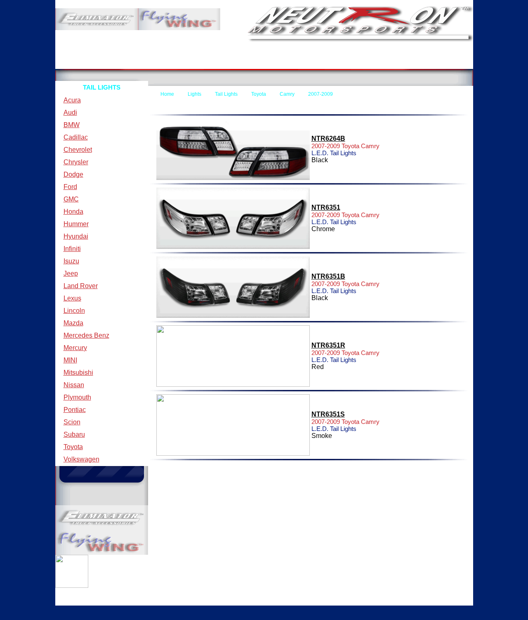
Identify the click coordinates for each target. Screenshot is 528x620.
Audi (70, 112)
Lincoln (74, 310)
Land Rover (81, 285)
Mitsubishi (78, 372)
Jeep (71, 273)
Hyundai (76, 236)
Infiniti (72, 248)
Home (81, 62)
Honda (73, 211)
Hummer (76, 223)
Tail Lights (226, 94)
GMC (71, 199)
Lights (194, 94)
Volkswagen (81, 459)
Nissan (74, 384)
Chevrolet (78, 149)
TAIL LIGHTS (101, 87)
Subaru (74, 434)
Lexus (72, 298)
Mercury (75, 347)
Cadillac (76, 137)
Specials (432, 62)
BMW (72, 124)
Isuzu (71, 261)
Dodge (73, 174)
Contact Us (230, 62)
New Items (365, 62)
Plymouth (77, 397)
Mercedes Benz (86, 335)
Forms (290, 62)
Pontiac (75, 409)
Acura (72, 100)
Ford (70, 186)
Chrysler (76, 162)
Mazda (73, 323)
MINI (70, 360)
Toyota (73, 446)
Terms (150, 62)
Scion (72, 422)
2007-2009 (320, 94)
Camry (287, 94)
